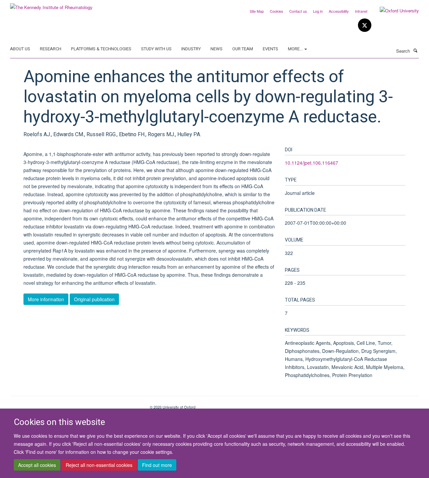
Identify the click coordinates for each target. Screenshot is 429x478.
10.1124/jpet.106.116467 (311, 162)
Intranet (361, 11)
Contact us (298, 11)
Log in (318, 11)
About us (20, 49)
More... (296, 49)
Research (50, 49)
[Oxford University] (394, 11)
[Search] (415, 50)
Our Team (242, 49)
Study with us (156, 49)
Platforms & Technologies (101, 49)
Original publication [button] (94, 299)
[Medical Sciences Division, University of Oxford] (75, 404)
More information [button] (46, 299)
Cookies (276, 11)
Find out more (157, 465)
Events (270, 49)
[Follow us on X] (364, 25)
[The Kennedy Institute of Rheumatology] (51, 5)
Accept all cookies (37, 465)
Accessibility (339, 11)
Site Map (257, 11)
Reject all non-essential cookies (99, 465)
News (216, 49)
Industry (191, 49)
